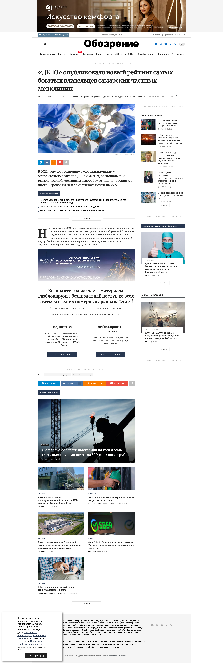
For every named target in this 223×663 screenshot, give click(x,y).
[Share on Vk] (47, 162)
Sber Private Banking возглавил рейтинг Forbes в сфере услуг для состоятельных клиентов (111, 545)
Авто (109, 54)
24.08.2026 (156, 342)
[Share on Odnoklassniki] (53, 162)
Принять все (36, 656)
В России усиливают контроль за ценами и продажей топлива (168, 123)
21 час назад (165, 187)
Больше (86, 218)
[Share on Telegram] (41, 162)
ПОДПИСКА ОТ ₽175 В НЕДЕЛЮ (54, 35)
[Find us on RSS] (175, 44)
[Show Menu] (39, 44)
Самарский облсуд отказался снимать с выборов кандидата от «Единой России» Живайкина (169, 158)
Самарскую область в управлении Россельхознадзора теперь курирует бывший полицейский (171, 178)
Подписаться (62, 354)
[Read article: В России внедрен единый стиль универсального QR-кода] (61, 568)
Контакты (92, 641)
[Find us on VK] (166, 44)
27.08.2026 (52, 551)
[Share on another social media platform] (66, 162)
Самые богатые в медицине (57, 375)
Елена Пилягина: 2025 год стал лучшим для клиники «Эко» (72, 210)
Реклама (80, 641)
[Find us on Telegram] (156, 44)
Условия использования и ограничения (81, 644)
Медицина (149, 260)
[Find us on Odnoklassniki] (170, 44)
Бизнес (100, 54)
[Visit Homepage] (111, 44)
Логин (157, 35)
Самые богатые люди (82, 375)
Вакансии (67, 647)
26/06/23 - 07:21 (54, 97)
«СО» (117, 54)
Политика (87, 54)
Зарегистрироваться (171, 35)
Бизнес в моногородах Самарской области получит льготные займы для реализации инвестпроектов (59, 545)
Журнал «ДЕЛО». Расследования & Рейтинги (121, 641)
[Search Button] (45, 44)
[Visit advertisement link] (111, 16)
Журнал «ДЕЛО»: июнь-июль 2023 (132, 97)
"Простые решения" (116, 656)
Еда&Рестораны (146, 54)
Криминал (163, 54)
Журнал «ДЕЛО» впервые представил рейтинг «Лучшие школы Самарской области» (162, 335)
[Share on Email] (60, 162)
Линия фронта (47, 54)
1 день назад (165, 202)
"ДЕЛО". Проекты (152, 329)
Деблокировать (110, 354)
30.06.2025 (156, 275)
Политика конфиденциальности (118, 644)
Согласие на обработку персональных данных (97, 647)
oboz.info (44, 459)
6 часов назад (165, 129)
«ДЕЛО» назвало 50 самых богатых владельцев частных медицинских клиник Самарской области (162, 267)
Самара (74, 53)
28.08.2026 (55, 459)
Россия (62, 54)
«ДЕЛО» (129, 54)
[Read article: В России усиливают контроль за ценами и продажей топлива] (111, 478)
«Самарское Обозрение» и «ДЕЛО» (94, 97)
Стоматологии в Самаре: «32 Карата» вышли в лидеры (69, 206)
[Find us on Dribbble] (161, 44)
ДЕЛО (40, 97)
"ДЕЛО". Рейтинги (70, 97)
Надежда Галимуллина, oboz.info (102, 504)
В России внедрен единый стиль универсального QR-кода (171, 195)
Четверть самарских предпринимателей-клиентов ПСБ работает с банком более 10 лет (58, 500)
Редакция (177, 54)
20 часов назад (166, 167)
